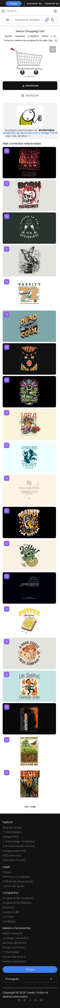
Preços (7, 872)
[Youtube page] (36, 1000)
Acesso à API (11, 912)
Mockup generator (15, 943)
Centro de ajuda (13, 886)
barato (8, 36)
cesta (45, 36)
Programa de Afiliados (17, 903)
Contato (8, 917)
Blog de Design (12, 827)
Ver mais (30, 807)
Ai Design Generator (15, 938)
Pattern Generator (14, 961)
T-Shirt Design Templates (19, 841)
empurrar (20, 36)
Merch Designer (13, 933)
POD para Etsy (12, 855)
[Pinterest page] (30, 1000)
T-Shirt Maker (11, 952)
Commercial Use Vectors (19, 846)
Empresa (8, 907)
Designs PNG (11, 837)
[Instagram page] (19, 1000)
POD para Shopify (14, 860)
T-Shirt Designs (12, 832)
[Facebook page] (24, 1000)
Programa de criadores (18, 898)
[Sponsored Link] (30, 116)
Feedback (9, 921)
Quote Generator (14, 957)
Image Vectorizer (14, 947)
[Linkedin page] (41, 1000)
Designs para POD (14, 851)
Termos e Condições (16, 877)
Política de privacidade (18, 881)
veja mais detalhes (16, 136)
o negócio (33, 36)
